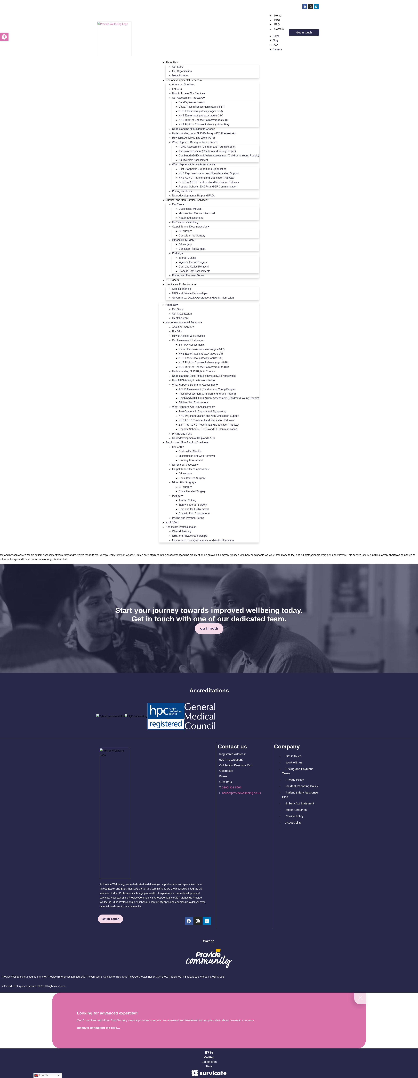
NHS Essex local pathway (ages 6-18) (201, 111)
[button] (4, 37)
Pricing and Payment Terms (188, 275)
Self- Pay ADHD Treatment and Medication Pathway (209, 182)
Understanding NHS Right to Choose (193, 129)
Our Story (177, 66)
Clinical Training (181, 288)
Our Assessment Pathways (187, 97)
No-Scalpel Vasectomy (185, 222)
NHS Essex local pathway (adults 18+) (201, 115)
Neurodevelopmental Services (183, 80)
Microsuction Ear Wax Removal (197, 213)
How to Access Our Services (188, 93)
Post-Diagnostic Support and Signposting (202, 169)
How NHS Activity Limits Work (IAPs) (193, 137)
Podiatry (177, 253)
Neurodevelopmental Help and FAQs (193, 195)
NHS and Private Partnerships (189, 293)
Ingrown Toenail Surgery (193, 262)
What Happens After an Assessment (193, 164)
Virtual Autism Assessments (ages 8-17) (202, 106)
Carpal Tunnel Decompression (190, 226)
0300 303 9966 (231, 787)
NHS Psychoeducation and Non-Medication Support (209, 173)
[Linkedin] (316, 6)
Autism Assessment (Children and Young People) (207, 151)
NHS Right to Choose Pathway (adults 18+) (204, 124)
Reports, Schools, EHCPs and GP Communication (208, 186)
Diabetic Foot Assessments (194, 271)
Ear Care (177, 204)
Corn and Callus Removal (194, 266)
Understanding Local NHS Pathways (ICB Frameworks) (204, 133)
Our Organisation (182, 71)
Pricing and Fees (182, 191)
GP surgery (185, 231)
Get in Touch (209, 628)
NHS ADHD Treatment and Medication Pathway (206, 177)
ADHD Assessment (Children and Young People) (207, 146)
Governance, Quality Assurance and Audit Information (203, 297)
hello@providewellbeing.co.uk (241, 793)
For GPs (177, 89)
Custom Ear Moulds (190, 208)
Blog (277, 20)
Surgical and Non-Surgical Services (186, 200)
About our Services (183, 84)
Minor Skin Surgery (183, 240)
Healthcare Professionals (180, 284)
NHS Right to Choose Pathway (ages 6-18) (203, 120)
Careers (279, 29)
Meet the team (180, 75)
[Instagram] (310, 6)
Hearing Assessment (191, 217)
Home (277, 15)
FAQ (277, 24)
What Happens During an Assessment (194, 142)
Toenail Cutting (187, 257)
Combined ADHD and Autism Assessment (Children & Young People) (219, 155)
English (43, 1075)
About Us (171, 62)
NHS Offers (172, 280)
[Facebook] (304, 6)
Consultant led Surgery (192, 235)
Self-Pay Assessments (192, 102)
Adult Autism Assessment (193, 160)
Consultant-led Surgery (192, 248)
